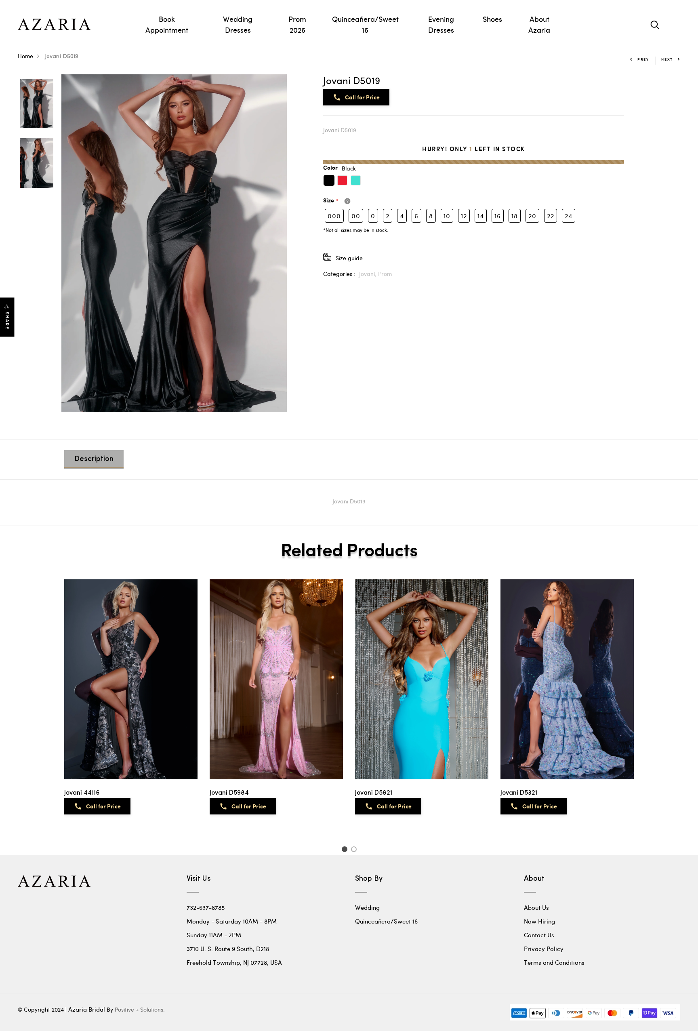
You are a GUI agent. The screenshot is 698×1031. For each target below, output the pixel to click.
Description (94, 459)
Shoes (492, 19)
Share (7, 320)
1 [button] (346, 850)
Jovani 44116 (82, 793)
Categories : (339, 274)
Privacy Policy (543, 949)
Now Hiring (539, 921)
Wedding (367, 907)
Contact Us (539, 935)
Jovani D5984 (229, 793)
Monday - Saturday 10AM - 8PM (232, 921)
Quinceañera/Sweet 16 (365, 24)
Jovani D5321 (518, 793)
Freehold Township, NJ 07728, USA (234, 962)
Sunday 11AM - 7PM (214, 935)
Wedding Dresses (237, 24)
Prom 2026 (297, 24)
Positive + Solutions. (140, 1009)
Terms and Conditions (554, 962)
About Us (536, 907)
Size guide (349, 258)
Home (25, 56)
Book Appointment (166, 24)
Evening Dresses (441, 24)
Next (667, 59)
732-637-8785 (206, 907)
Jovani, (368, 274)
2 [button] (355, 850)
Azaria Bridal (86, 1009)
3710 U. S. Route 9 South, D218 (228, 949)
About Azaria (539, 24)
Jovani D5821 (373, 793)
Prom (385, 274)
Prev (643, 59)
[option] (37, 104)
